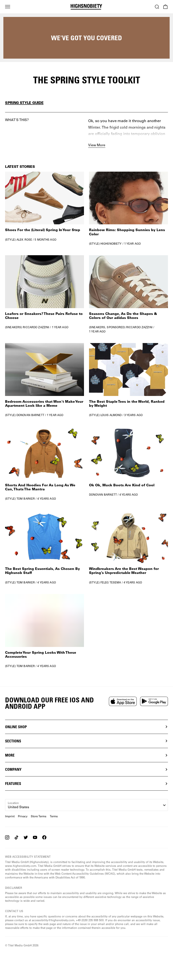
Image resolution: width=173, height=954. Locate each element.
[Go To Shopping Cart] (165, 6)
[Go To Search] (156, 6)
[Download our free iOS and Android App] (123, 701)
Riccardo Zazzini (36, 327)
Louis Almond (111, 415)
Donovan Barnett (30, 415)
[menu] (7, 6)
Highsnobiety (111, 243)
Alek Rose (24, 239)
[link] (44, 208)
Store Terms (38, 816)
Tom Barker (25, 498)
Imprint (10, 816)
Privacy (22, 816)
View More (96, 145)
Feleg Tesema (110, 582)
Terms (54, 816)
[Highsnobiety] (86, 7)
